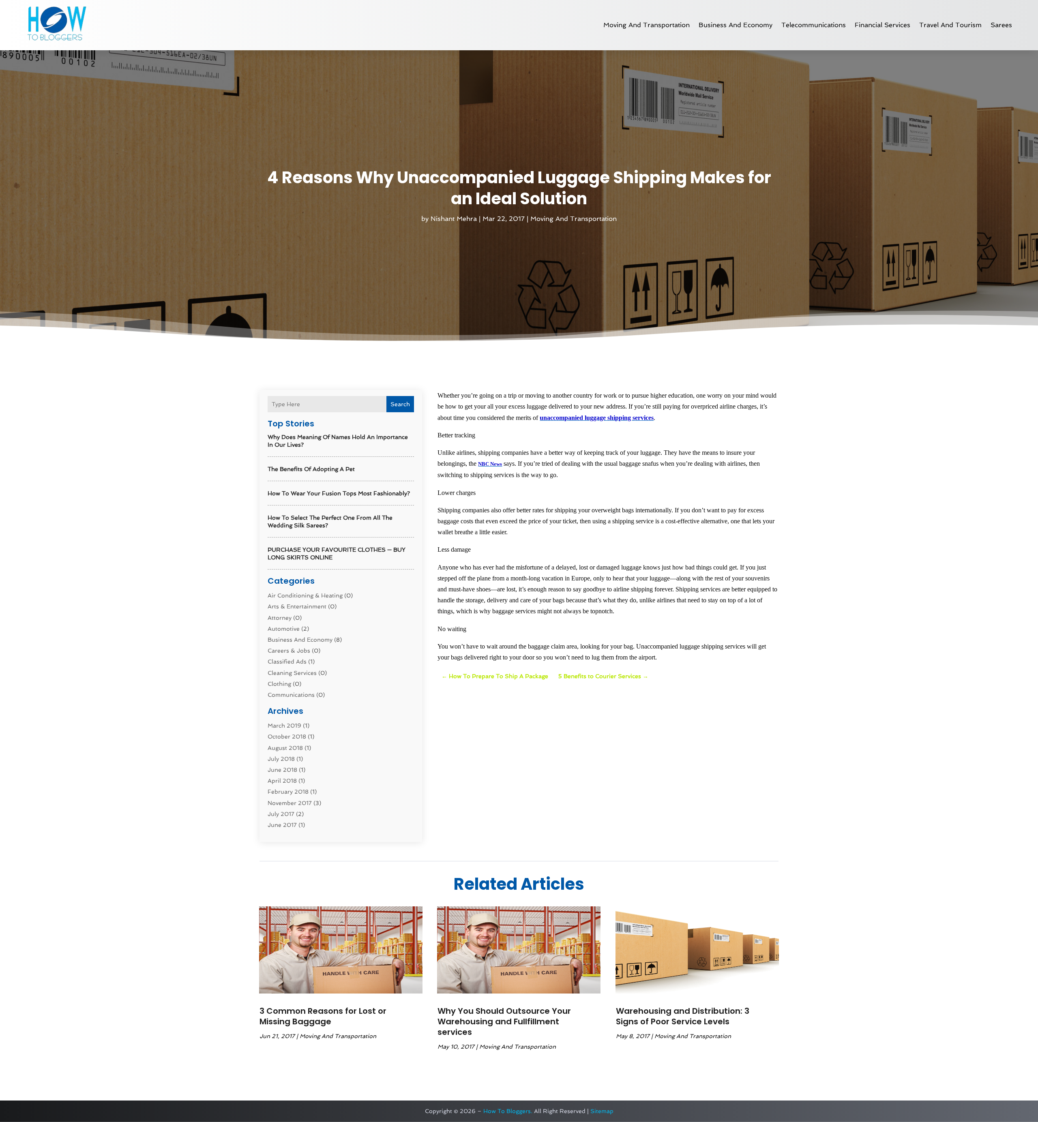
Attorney (280, 618)
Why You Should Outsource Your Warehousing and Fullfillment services (504, 1021)
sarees (1001, 25)
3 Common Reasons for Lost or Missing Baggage (323, 1016)
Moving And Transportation (646, 25)
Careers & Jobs (289, 650)
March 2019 (284, 725)
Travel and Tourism (950, 25)
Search (400, 404)
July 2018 (281, 759)
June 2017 (282, 825)
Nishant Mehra (454, 219)
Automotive (284, 628)
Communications (291, 695)
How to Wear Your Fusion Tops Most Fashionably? (339, 493)
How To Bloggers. (507, 1111)
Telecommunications (813, 25)
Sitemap (601, 1111)
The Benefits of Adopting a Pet (311, 469)
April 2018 (282, 780)
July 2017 (281, 814)
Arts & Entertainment (297, 606)
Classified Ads (287, 661)
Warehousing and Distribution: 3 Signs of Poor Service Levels (682, 1016)
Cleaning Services (292, 673)
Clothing (279, 684)
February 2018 (288, 791)
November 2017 (290, 803)
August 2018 (285, 748)
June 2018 (282, 770)
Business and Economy (735, 25)
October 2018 (287, 736)
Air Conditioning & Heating (305, 595)
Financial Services (882, 25)
